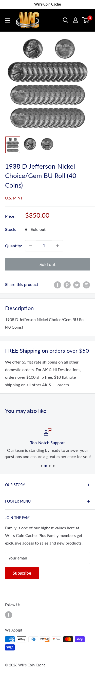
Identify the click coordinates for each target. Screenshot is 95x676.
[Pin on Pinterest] (67, 284)
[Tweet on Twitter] (76, 284)
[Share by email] (86, 284)
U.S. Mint (14, 198)
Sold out (47, 264)
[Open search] (65, 20)
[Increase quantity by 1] (57, 245)
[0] (86, 20)
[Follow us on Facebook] (8, 614)
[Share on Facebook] (57, 284)
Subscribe (22, 573)
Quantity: (13, 245)
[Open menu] (7, 20)
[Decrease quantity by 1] (30, 245)
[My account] (75, 20)
